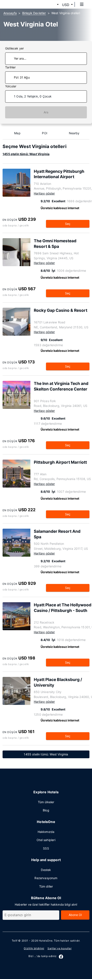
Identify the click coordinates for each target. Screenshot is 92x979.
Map (17, 133)
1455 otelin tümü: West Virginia (26, 154)
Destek (46, 870)
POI (44, 133)
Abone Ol (75, 915)
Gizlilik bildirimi (34, 948)
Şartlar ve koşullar (59, 948)
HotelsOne (45, 940)
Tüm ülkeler (46, 802)
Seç (68, 223)
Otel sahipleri (46, 840)
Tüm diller (46, 886)
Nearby (74, 133)
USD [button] (65, 5)
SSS (46, 848)
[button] (52, 5)
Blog (46, 810)
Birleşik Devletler (34, 13)
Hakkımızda (46, 832)
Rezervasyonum (45, 878)
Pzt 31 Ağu (22, 77)
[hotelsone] (19, 4)
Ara (46, 112)
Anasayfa (10, 13)
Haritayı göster (44, 193)
